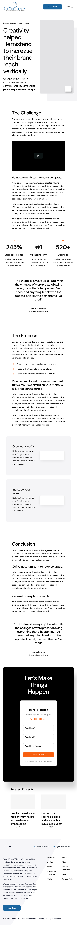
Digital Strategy (23, 23)
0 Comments (25, 827)
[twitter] (10, 846)
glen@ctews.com (64, 846)
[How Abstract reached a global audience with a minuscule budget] (53, 801)
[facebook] (5, 846)
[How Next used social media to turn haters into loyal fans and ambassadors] (23, 801)
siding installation (20, 865)
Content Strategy (9, 23)
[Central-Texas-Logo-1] (14, 2)
